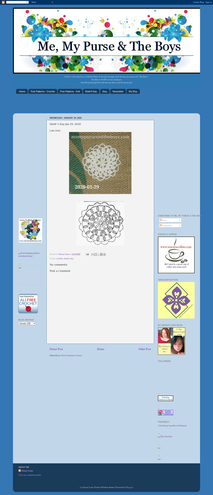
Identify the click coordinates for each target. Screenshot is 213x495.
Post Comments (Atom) (71, 355)
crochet (59, 258)
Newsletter (118, 91)
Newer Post (56, 349)
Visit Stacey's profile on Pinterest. (172, 425)
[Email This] (92, 254)
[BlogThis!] (95, 254)
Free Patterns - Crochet (43, 91)
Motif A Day (91, 91)
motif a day (69, 258)
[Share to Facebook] (101, 254)
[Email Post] (87, 254)
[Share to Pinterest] (104, 254)
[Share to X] (98, 254)
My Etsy (133, 91)
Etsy (104, 91)
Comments (167, 225)
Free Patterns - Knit (70, 91)
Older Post (145, 349)
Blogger (129, 487)
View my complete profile (29, 474)
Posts (164, 220)
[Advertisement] (73, 106)
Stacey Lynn (27, 470)
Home (22, 91)
